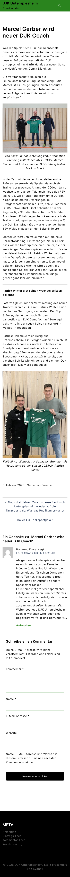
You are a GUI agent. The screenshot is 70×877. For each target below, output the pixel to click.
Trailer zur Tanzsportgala (33, 520)
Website (11, 733)
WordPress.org (13, 844)
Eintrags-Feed (12, 836)
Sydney (38, 868)
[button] (59, 5)
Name (11, 699)
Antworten (23, 625)
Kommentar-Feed (14, 840)
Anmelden (9, 831)
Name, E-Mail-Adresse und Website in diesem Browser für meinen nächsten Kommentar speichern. (31, 758)
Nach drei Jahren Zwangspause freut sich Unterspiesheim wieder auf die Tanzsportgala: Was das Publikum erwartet (35, 506)
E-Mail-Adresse (17, 716)
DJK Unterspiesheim (20, 3)
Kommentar (15, 669)
